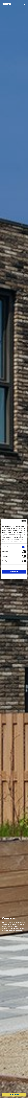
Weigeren (14, 576)
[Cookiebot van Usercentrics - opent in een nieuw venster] (20, 521)
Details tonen (19, 567)
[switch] (24, 551)
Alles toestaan (14, 571)
